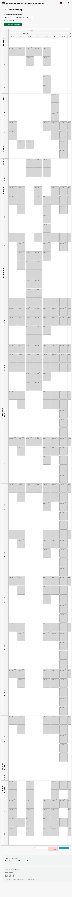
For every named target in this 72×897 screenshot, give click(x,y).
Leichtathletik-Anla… (3, 413)
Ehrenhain (3, 149)
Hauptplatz (3, 162)
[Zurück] (13, 17)
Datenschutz (20, 879)
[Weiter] (31, 17)
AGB (14, 879)
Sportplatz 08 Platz (3, 766)
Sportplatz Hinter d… (3, 789)
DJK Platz (3, 98)
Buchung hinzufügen (14, 24)
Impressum (8, 879)
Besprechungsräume (3, 42)
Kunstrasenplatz (3, 274)
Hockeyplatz (3, 190)
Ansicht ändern (8, 20)
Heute (7, 17)
